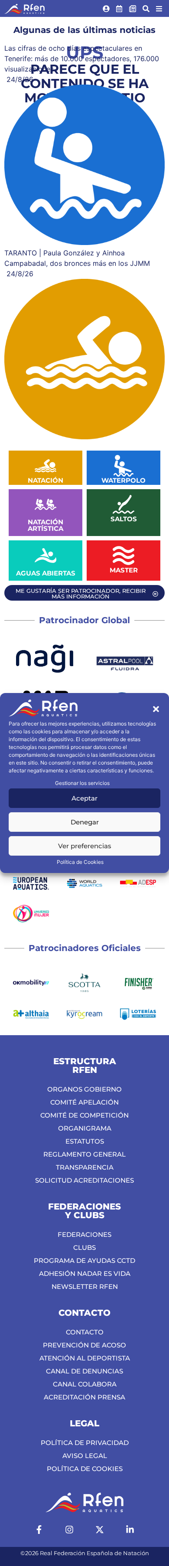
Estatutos (84, 1141)
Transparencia (85, 1167)
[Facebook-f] (39, 1529)
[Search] (146, 8)
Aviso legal (84, 1456)
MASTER (124, 570)
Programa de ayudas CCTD (84, 1260)
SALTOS (123, 519)
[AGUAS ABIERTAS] (45, 555)
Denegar (85, 822)
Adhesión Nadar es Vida (84, 1273)
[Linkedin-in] (130, 1529)
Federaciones (84, 1234)
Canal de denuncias (84, 1371)
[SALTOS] (123, 504)
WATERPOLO (123, 480)
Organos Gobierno (84, 1089)
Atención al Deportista (84, 1358)
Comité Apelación (84, 1102)
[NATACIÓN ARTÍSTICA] (45, 504)
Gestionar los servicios (82, 783)
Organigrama (84, 1128)
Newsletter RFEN (85, 1286)
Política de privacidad (85, 1442)
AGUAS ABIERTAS (45, 573)
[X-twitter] (99, 1529)
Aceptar (85, 798)
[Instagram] (69, 1529)
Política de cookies (85, 1469)
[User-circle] (106, 8)
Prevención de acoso (84, 1345)
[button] (156, 709)
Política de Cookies (80, 862)
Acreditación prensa (84, 1397)
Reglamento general (84, 1154)
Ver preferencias (84, 846)
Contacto (85, 1332)
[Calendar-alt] (119, 8)
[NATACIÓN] (45, 466)
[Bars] (159, 8)
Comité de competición (84, 1115)
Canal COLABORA (85, 1384)
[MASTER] (123, 555)
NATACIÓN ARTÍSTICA (45, 525)
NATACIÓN (45, 480)
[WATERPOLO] (123, 466)
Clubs (84, 1247)
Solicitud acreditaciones (84, 1180)
